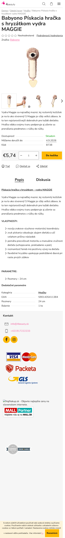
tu (42, 533)
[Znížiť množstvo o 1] (21, 155)
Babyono (15, 39)
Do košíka (52, 155)
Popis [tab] (19, 179)
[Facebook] (6, 339)
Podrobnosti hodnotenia (50, 35)
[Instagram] (14, 339)
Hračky (42, 292)
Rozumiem (52, 533)
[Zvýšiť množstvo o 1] (36, 155)
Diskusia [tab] (43, 179)
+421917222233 (20, 331)
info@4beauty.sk (20, 324)
